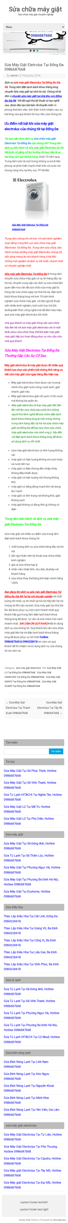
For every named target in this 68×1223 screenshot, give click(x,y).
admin (14, 75)
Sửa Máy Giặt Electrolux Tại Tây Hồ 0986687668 (49, 708)
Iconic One (24, 1219)
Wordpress (59, 1219)
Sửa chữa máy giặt (35, 9)
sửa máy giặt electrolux (28, 668)
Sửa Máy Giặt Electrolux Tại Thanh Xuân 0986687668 (18, 708)
